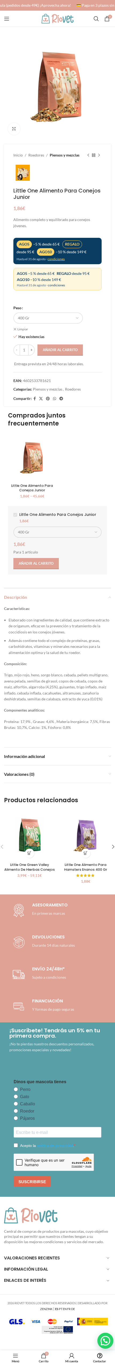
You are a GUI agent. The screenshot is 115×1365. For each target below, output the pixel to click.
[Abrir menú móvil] (6, 18)
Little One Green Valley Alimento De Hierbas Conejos (29, 867)
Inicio (18, 155)
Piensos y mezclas (64, 155)
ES (56, 1309)
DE (73, 1309)
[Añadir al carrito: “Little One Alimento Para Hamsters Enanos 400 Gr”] (85, 853)
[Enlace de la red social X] (40, 398)
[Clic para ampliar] (14, 129)
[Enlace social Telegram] (61, 398)
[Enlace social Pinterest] (47, 398)
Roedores (36, 155)
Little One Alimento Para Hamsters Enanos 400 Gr (85, 867)
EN (65, 1309)
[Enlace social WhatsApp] (54, 398)
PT (60, 1309)
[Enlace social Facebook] (34, 398)
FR (69, 1309)
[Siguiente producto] (99, 155)
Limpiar (22, 329)
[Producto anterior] (88, 155)
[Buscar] (96, 18)
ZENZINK (46, 1309)
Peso (17, 308)
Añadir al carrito (60, 350)
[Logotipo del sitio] (57, 18)
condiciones (56, 259)
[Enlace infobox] (43, 942)
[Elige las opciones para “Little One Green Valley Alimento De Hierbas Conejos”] (29, 853)
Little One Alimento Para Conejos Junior (32, 488)
